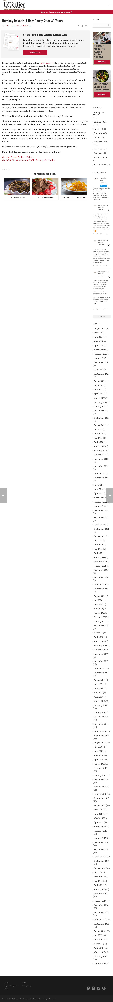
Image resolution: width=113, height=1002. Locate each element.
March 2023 (99, 447)
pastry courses (46, 63)
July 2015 (98, 810)
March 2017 (99, 701)
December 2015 (101, 780)
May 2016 (98, 756)
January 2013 (100, 964)
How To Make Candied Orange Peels (74, 197)
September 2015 (101, 798)
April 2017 (98, 697)
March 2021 (99, 558)
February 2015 (100, 831)
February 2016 (100, 768)
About (24, 982)
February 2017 (100, 706)
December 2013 (101, 905)
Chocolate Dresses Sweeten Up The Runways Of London (28, 160)
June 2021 (98, 545)
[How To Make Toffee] (17, 186)
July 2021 (98, 541)
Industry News (26, 26)
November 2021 (101, 518)
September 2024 (101, 374)
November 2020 (101, 578)
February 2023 (100, 451)
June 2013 (98, 940)
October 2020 (100, 585)
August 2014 (99, 869)
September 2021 (101, 529)
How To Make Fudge (45, 197)
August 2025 (99, 329)
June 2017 (98, 689)
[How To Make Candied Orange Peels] (74, 186)
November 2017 (101, 661)
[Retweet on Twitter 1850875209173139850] (98, 234)
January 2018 (100, 650)
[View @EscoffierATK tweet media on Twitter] (95, 303)
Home (6, 982)
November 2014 (101, 850)
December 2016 (101, 717)
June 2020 (98, 605)
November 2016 (101, 724)
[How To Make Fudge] (45, 186)
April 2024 (98, 394)
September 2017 (101, 673)
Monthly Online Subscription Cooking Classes (101, 87)
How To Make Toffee (17, 197)
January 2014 (100, 901)
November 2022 (101, 466)
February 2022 (100, 502)
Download (34, 53)
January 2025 (100, 358)
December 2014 (101, 843)
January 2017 (100, 713)
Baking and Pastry (99, 114)
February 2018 (100, 646)
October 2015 (100, 794)
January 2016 (100, 776)
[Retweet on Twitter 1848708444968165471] (98, 309)
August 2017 (99, 680)
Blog (6, 989)
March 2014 (99, 890)
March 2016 (99, 764)
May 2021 (98, 549)
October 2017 (100, 669)
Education (99, 133)
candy (7, 169)
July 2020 (98, 600)
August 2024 (99, 381)
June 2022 (98, 489)
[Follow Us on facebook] (88, 988)
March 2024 (99, 398)
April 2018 (98, 637)
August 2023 (99, 425)
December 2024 (101, 363)
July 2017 (98, 684)
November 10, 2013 (13, 26)
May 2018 (98, 633)
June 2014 (98, 877)
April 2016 (98, 760)
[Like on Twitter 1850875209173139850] (101, 234)
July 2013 (98, 935)
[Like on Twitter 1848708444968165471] (101, 309)
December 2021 (101, 511)
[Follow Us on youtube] (104, 988)
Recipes (97, 153)
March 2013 (99, 952)
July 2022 (98, 485)
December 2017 (101, 654)
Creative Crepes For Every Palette (18, 157)
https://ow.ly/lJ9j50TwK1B (100, 301)
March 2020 (99, 613)
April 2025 (98, 346)
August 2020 (99, 596)
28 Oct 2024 (101, 209)
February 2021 (100, 562)
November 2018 (101, 626)
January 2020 (100, 622)
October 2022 (100, 474)
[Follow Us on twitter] (98, 988)
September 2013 (101, 924)
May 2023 (98, 438)
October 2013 (100, 920)
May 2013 (98, 944)
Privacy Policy (26, 986)
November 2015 (101, 787)
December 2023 (101, 411)
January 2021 (100, 566)
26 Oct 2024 (101, 244)
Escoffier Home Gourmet (103, 206)
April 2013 (98, 948)
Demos (97, 129)
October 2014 (100, 857)
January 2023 (100, 455)
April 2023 (98, 442)
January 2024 (100, 407)
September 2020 (101, 589)
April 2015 (98, 823)
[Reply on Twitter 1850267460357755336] (94, 265)
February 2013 (100, 957)
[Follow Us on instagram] (93, 988)
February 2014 (100, 894)
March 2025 (99, 350)
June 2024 (98, 390)
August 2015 (99, 806)
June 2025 (98, 337)
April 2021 (98, 553)
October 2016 (100, 732)
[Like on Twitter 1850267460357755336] (101, 265)
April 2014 (98, 885)
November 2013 (101, 913)
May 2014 (98, 881)
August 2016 (99, 743)
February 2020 (100, 617)
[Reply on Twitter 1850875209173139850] (94, 234)
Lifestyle (98, 149)
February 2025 (100, 354)
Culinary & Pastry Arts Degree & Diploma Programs (99, 51)
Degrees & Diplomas (11, 986)
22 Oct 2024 (101, 276)
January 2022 (100, 506)
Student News (100, 158)
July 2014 (98, 873)
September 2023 (101, 418)
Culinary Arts (100, 122)
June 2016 (98, 751)
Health (97, 138)
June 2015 (98, 814)
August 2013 (99, 931)
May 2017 (98, 693)
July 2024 (98, 386)
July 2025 (98, 333)
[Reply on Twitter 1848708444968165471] (94, 309)
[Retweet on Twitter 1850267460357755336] (98, 265)
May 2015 (98, 818)
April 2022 (98, 494)
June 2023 (98, 434)
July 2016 (98, 747)
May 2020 (98, 609)
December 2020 (101, 570)
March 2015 (99, 827)
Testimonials (100, 165)
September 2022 (101, 478)
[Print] (78, 26)
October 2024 (100, 370)
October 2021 (100, 525)
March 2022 (99, 498)
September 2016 (101, 736)
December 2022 (101, 459)
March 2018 (99, 642)
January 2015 (100, 838)
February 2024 (100, 403)
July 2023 (98, 430)
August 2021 (99, 537)
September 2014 (101, 861)
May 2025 (98, 342)
